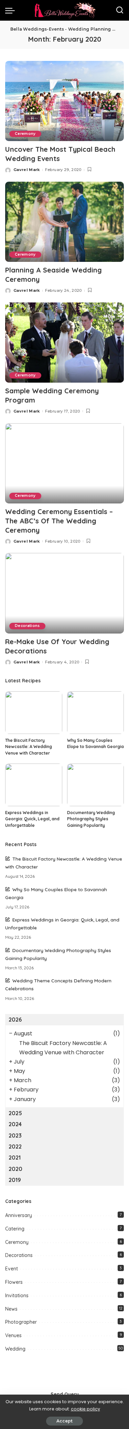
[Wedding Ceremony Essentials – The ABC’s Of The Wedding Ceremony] (64, 463)
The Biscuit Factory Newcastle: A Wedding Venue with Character (28, 747)
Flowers (14, 1282)
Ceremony (25, 133)
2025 (15, 1113)
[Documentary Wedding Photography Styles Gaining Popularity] (95, 785)
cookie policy (85, 1409)
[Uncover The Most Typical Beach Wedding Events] (64, 101)
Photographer (21, 1322)
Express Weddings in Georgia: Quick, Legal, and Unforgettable (32, 819)
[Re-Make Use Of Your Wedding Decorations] (64, 593)
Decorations (27, 625)
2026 (15, 1019)
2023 (15, 1135)
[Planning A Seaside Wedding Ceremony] (64, 222)
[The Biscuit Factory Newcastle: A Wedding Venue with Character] (33, 712)
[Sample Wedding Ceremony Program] (64, 342)
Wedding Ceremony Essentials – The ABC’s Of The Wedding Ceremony (59, 520)
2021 (15, 1157)
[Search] (120, 10)
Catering (14, 1229)
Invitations (17, 1295)
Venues (13, 1335)
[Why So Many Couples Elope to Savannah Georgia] (95, 712)
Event (11, 1269)
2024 (15, 1124)
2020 (15, 1168)
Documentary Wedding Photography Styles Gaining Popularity (91, 819)
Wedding (15, 1349)
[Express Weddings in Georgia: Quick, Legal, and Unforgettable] (33, 785)
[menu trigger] (11, 10)
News (11, 1309)
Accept (64, 1420)
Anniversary (18, 1215)
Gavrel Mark (26, 169)
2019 (15, 1179)
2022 (15, 1146)
